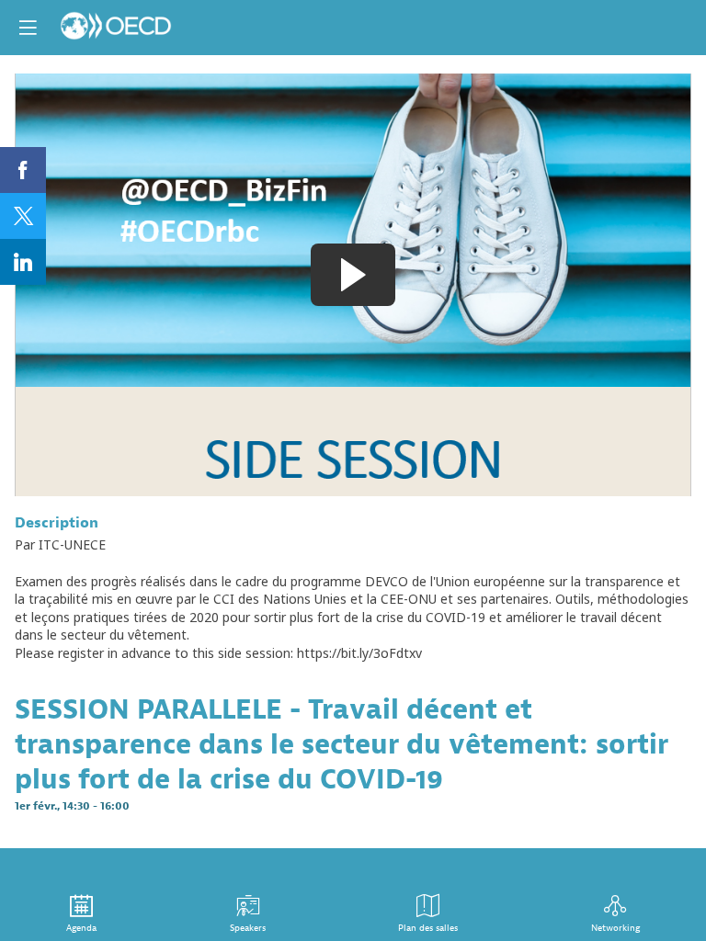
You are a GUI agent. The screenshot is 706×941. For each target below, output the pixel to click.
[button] (27, 27)
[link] (23, 170)
